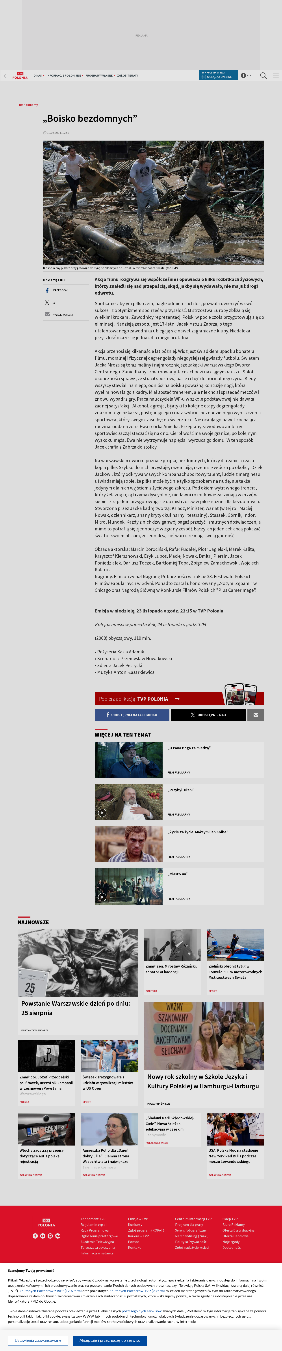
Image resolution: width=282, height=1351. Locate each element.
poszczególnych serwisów (142, 1311)
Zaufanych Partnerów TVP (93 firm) (137, 1291)
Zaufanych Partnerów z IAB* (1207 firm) (51, 1291)
